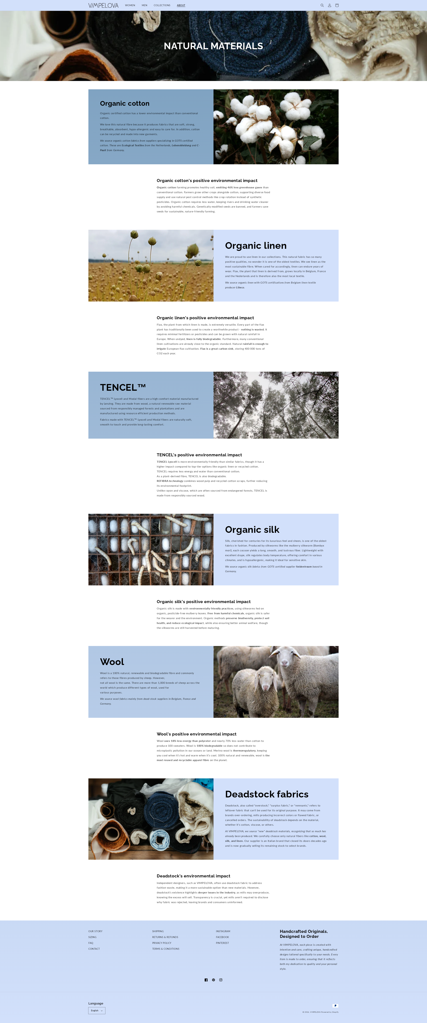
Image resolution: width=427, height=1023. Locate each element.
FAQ (90, 943)
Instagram (223, 931)
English (94, 1010)
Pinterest (222, 943)
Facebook (222, 937)
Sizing (92, 937)
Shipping (158, 931)
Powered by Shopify (330, 1012)
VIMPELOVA (315, 1012)
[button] (322, 5)
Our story (95, 931)
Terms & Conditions (165, 948)
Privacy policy (161, 943)
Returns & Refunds (165, 937)
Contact (94, 948)
